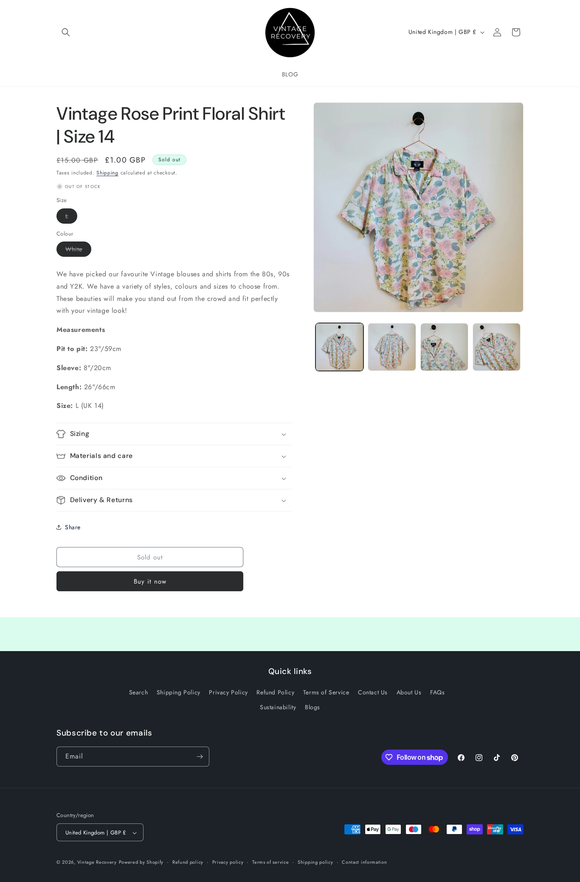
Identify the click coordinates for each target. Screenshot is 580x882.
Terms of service (270, 862)
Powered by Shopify (141, 862)
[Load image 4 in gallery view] (497, 347)
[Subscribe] (199, 757)
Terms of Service (326, 692)
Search (138, 692)
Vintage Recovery (97, 862)
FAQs (437, 692)
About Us (409, 692)
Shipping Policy (178, 692)
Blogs (312, 707)
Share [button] (73, 527)
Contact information (364, 862)
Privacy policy (228, 862)
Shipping (107, 173)
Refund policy (187, 862)
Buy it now (150, 581)
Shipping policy (315, 862)
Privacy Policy (228, 692)
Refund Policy (275, 692)
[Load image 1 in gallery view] (339, 347)
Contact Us (373, 692)
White (78, 250)
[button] (65, 32)
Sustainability (278, 707)
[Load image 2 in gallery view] (392, 347)
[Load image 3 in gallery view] (444, 347)
